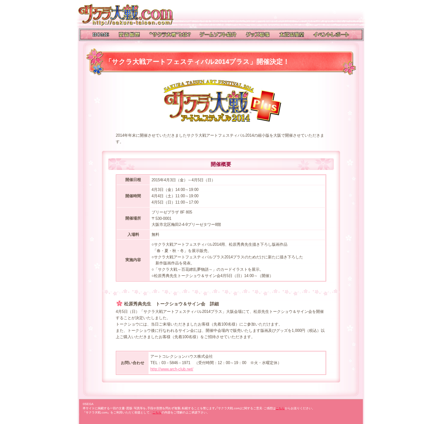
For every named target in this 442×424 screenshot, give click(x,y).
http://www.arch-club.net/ (171, 369)
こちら (280, 408)
